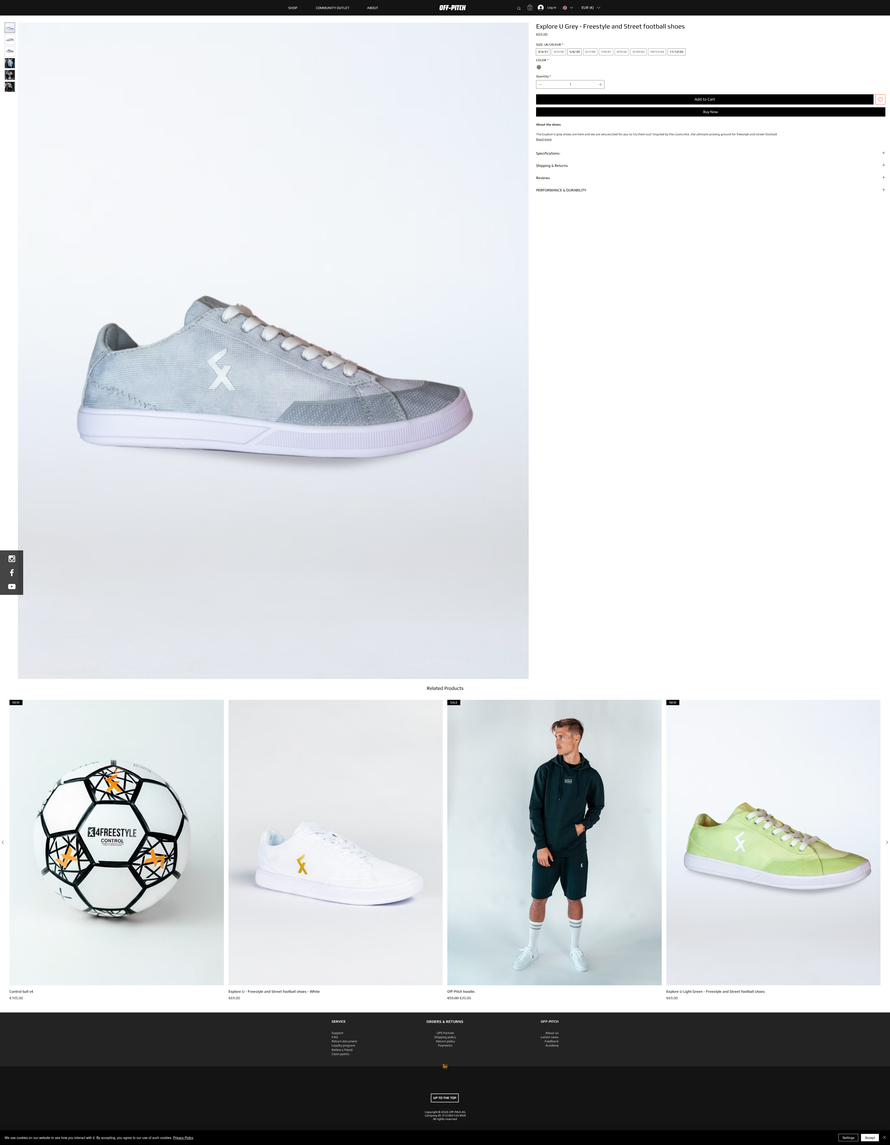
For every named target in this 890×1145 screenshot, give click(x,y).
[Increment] (601, 84)
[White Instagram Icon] (11, 558)
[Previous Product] (3, 842)
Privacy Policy (183, 1137)
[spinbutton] (570, 84)
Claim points (341, 1054)
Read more (544, 139)
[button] (333, 7)
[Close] (884, 1137)
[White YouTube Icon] (11, 586)
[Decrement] (540, 84)
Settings (848, 1137)
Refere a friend (342, 1050)
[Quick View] (336, 843)
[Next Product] (887, 842)
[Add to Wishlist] (880, 99)
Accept (870, 1137)
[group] (445, 850)
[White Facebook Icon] (11, 572)
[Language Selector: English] (568, 8)
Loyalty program (343, 1045)
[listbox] (590, 8)
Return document (344, 1041)
